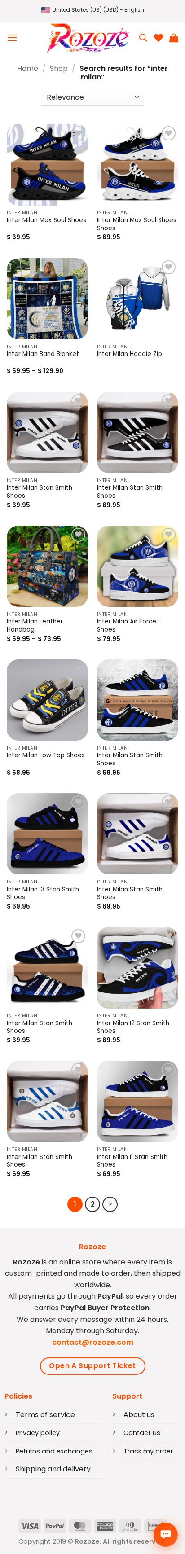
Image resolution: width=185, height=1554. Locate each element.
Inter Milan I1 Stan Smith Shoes (132, 1161)
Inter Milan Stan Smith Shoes (39, 492)
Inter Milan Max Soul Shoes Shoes (136, 224)
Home (27, 68)
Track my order (148, 1451)
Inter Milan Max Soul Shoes (46, 220)
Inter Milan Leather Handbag (35, 626)
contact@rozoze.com (92, 1342)
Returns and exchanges (54, 1451)
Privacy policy (38, 1432)
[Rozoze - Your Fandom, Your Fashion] (87, 37)
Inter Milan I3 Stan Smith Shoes (43, 894)
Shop (59, 68)
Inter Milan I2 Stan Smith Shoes (133, 1027)
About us (138, 1414)
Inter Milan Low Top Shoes (46, 755)
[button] (92, 10)
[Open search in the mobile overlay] (143, 38)
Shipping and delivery (53, 1469)
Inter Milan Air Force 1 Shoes (128, 626)
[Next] (110, 1204)
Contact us (141, 1432)
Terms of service (45, 1414)
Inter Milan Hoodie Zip (129, 354)
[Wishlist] (158, 38)
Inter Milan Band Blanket (43, 354)
